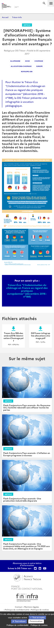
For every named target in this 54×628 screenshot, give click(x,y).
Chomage (38, 61)
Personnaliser (36, 621)
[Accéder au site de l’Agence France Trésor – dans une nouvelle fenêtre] (27, 577)
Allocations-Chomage (21, 66)
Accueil (5, 17)
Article (27, 25)
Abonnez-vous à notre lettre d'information (27, 564)
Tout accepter (38, 617)
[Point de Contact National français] (27, 587)
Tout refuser (20, 621)
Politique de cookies (40, 609)
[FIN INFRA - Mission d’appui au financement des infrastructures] (27, 597)
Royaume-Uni (27, 71)
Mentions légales (31, 607)
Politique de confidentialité (17, 609)
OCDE (27, 61)
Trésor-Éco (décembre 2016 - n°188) (25, 89)
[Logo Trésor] (23, 7)
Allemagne (15, 61)
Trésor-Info (17, 17)
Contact (18, 607)
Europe (39, 66)
